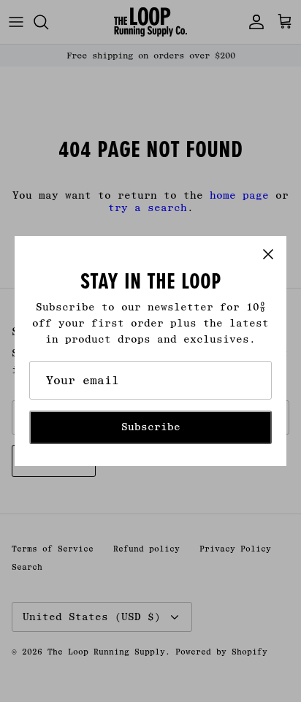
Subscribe (150, 427)
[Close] (268, 254)
